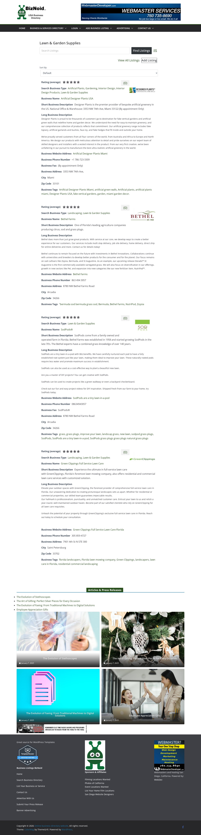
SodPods (46, 438)
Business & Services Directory (46, 28)
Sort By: (43, 67)
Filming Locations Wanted (97, 779)
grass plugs (72, 434)
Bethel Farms (68, 219)
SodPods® (67, 329)
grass (62, 434)
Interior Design (106, 88)
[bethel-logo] (142, 206)
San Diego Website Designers (99, 794)
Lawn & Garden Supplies (74, 92)
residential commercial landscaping (78, 564)
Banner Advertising (26, 810)
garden (101, 193)
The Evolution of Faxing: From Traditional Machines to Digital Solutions (56, 605)
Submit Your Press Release (30, 804)
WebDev (158, 779)
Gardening (91, 88)
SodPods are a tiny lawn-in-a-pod (91, 398)
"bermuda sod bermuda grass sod (78, 304)
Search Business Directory (29, 780)
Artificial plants (126, 189)
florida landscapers (69, 559)
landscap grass (110, 434)
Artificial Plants (76, 88)
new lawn (125, 434)
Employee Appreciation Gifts (32, 609)
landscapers (142, 559)
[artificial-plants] (142, 82)
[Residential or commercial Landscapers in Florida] (142, 451)
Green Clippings (125, 559)
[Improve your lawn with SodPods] (142, 317)
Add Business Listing (97, 28)
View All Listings (129, 60)
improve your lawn (90, 434)
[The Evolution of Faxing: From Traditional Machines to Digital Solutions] (58, 695)
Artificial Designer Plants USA (77, 98)
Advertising (123, 28)
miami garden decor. (118, 193)
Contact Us (144, 28)
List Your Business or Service (31, 786)
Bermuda (103, 304)
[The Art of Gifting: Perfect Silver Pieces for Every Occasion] (142, 639)
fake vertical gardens (84, 193)
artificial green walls (106, 189)
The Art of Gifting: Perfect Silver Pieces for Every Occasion (48, 601)
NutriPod (131, 304)
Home (22, 28)
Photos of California (94, 783)
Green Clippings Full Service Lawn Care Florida (98, 529)
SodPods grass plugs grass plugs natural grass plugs (119, 438)
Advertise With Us (25, 798)
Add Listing (149, 60)
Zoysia (140, 304)
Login (74, 28)
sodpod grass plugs (142, 434)
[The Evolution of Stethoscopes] (58, 631)
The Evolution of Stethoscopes (33, 597)
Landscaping (75, 213)
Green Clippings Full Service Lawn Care (82, 463)
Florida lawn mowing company (98, 559)
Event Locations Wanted (96, 786)
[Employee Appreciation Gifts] (142, 696)
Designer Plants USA (60, 193)
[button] (65, 28)
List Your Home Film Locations (99, 790)
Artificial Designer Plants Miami (90, 153)
